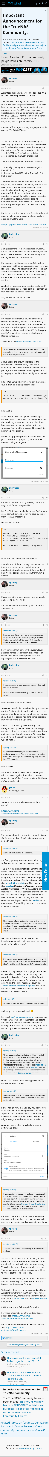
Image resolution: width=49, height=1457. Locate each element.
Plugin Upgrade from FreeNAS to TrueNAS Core (23, 224)
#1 (47, 88)
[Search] (46, 3)
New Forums (45, 871)
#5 (47, 592)
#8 (47, 797)
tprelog (6, 65)
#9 (47, 830)
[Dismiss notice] (45, 11)
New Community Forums (30, 1448)
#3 (47, 314)
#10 (46, 1045)
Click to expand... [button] (24, 1073)
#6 (47, 625)
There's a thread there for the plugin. (18, 985)
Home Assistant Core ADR (28, 341)
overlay (9, 886)
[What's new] (42, 3)
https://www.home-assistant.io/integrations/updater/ (17, 1317)
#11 (46, 1239)
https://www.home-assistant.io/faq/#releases (13, 1328)
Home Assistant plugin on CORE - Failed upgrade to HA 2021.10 (25, 1359)
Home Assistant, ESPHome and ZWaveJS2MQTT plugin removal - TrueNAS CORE (24, 1375)
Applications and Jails (22, 1364)
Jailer (12, 787)
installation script (14, 883)
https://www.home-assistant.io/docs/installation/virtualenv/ (20, 812)
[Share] (43, 88)
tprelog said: (8, 681)
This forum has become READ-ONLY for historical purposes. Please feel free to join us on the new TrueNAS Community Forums (24, 45)
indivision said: (9, 630)
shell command (39, 1298)
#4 (47, 498)
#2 (47, 244)
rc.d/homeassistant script (22, 1016)
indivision (14, 234)
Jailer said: (7, 999)
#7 (47, 675)
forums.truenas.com (36, 1422)
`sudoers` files (17, 1298)
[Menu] (4, 3)
